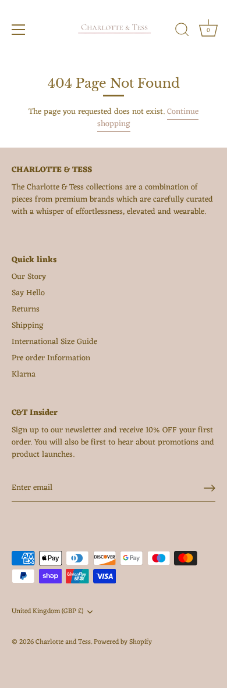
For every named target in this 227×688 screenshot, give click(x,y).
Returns (26, 309)
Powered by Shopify (123, 642)
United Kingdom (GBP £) (47, 611)
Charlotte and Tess (63, 642)
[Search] (182, 31)
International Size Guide (54, 342)
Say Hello (28, 293)
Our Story (29, 277)
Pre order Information (51, 358)
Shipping (28, 325)
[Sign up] (209, 488)
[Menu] (18, 29)
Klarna (24, 374)
